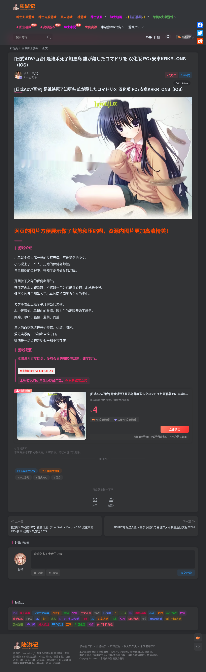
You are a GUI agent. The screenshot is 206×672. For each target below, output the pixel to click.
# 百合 (57, 477)
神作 (91, 624)
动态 (53, 619)
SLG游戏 (133, 619)
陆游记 (111, 658)
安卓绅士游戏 (30, 48)
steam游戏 (156, 619)
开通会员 (186, 37)
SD (37, 619)
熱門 (160, 613)
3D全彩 (31, 624)
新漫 (151, 613)
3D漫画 (107, 613)
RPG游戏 (57, 624)
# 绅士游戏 (23, 477)
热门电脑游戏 (173, 619)
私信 (187, 75)
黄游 (66, 613)
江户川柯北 (31, 73)
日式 (113, 619)
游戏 (97, 613)
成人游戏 (43, 624)
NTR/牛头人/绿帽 (69, 619)
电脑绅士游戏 (52, 470)
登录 (149, 37)
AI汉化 (56, 613)
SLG (123, 613)
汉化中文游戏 (41, 613)
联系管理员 (86, 646)
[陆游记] (24, 6)
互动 (68, 624)
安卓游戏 (103, 619)
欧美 (182, 613)
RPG (29, 619)
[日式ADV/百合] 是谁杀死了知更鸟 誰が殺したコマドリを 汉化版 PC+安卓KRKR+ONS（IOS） (100, 61)
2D (92, 619)
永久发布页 (130, 646)
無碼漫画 (140, 613)
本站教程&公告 (111, 27)
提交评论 (186, 573)
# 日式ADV (41, 477)
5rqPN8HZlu (36, 370)
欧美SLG (18, 619)
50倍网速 (72, 358)
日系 (85, 619)
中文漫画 (86, 613)
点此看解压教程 (76, 380)
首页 (14, 48)
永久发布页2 (147, 646)
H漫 (144, 619)
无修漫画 (18, 624)
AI (116, 613)
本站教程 (115, 646)
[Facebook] (200, 25)
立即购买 (174, 429)
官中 (44, 619)
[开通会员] (198, 637)
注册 (157, 37)
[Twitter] (200, 33)
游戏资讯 (134, 27)
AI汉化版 (80, 624)
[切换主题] (198, 647)
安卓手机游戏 (105, 624)
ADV (122, 619)
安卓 (74, 613)
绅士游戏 (25, 613)
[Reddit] (200, 41)
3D (130, 613)
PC (14, 613)
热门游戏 (171, 613)
